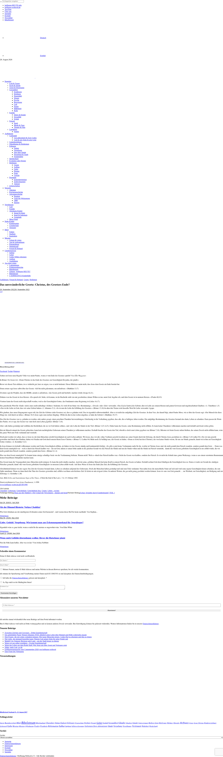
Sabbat (62, 726)
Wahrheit (145, 726)
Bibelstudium (40, 723)
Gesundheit (113, 722)
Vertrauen (136, 725)
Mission (22, 726)
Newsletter (9, 750)
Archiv (2, 735)
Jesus (191, 723)
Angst (2, 722)
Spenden (8, 752)
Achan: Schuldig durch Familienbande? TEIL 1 (97, 493)
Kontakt (8, 748)
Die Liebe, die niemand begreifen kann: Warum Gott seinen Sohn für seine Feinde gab (36, 639)
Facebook (3, 371)
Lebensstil (3, 726)
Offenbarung (29, 726)
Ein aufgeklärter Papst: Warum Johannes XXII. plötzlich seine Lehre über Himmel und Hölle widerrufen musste (46, 635)
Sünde (110, 726)
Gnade (135, 722)
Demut (57, 722)
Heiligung (163, 722)
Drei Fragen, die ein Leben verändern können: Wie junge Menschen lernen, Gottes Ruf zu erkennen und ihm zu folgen (48, 637)
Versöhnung (127, 726)
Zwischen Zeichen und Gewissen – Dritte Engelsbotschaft (26, 633)
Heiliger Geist (154, 723)
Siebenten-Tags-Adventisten (96, 726)
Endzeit (63, 722)
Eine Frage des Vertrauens (14, 652)
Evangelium (79, 723)
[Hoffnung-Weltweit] (52, 77)
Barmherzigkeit (10, 723)
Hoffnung (184, 722)
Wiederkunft (153, 726)
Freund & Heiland (16, 280)
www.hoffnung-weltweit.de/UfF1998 (14, 484)
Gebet (99, 722)
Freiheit (87, 722)
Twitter (10, 371)
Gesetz (26, 280)
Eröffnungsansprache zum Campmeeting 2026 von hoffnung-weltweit (30, 649)
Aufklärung (4, 280)
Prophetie (44, 726)
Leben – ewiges (53, 491)
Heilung (170, 723)
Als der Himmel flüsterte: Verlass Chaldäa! (20, 507)
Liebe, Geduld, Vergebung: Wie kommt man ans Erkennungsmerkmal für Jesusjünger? (42, 522)
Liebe (9, 726)
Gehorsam (12, 491)
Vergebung (117, 726)
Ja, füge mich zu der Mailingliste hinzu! (17, 582)
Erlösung (71, 722)
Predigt (37, 726)
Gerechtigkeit (21, 491)
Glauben (129, 723)
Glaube (121, 722)
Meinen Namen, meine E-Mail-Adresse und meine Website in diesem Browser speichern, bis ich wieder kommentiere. (46, 569)
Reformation (53, 726)
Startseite (8, 741)
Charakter (3, 491)
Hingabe (176, 723)
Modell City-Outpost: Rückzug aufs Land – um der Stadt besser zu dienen (32, 641)
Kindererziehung (210, 723)
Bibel (18, 722)
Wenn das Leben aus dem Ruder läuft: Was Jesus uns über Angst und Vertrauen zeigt (36, 645)
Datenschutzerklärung (20, 578)
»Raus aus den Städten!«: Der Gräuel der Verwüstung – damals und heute (41, 493)
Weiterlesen (4, 516)
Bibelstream (28, 722)
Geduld (105, 723)
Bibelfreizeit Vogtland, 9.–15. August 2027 (13, 712)
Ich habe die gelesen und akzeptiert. (25, 578)
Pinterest (16, 371)
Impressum (9, 746)
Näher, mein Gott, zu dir (13, 647)
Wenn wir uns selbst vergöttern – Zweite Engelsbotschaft (25, 643)
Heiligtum (33, 280)
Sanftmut (68, 726)
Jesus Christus (199, 723)
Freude (93, 723)
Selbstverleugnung (78, 726)
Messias (16, 726)
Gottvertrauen (143, 723)
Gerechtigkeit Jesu (34, 491)
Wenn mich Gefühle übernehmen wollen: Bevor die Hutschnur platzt (32, 538)
